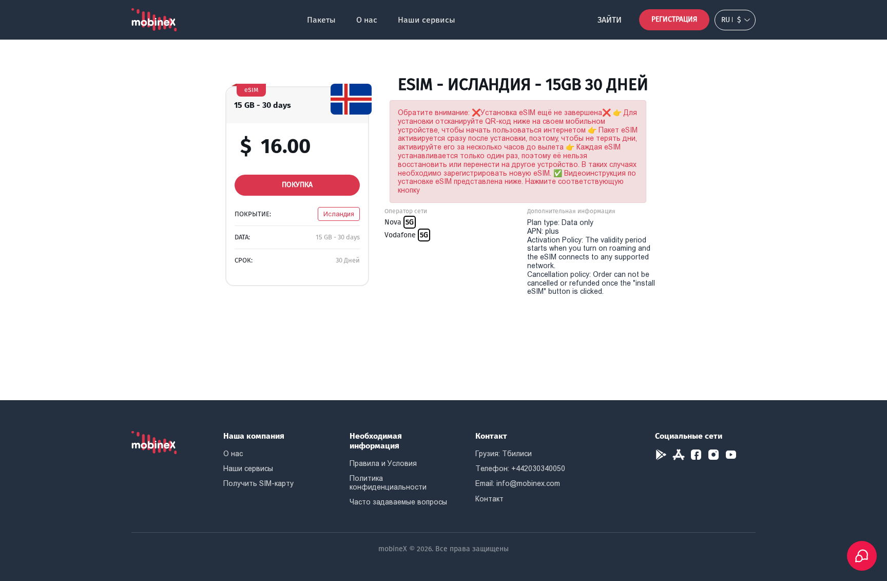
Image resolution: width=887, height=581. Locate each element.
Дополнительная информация (571, 211)
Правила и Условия (383, 463)
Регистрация (674, 19)
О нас (366, 20)
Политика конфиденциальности (388, 482)
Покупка (297, 184)
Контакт (489, 499)
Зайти (609, 20)
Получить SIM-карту (258, 483)
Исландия (338, 214)
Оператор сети (405, 211)
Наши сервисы (426, 20)
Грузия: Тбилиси (503, 453)
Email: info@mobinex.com (517, 483)
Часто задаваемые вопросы (398, 502)
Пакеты (321, 20)
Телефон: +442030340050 (520, 468)
